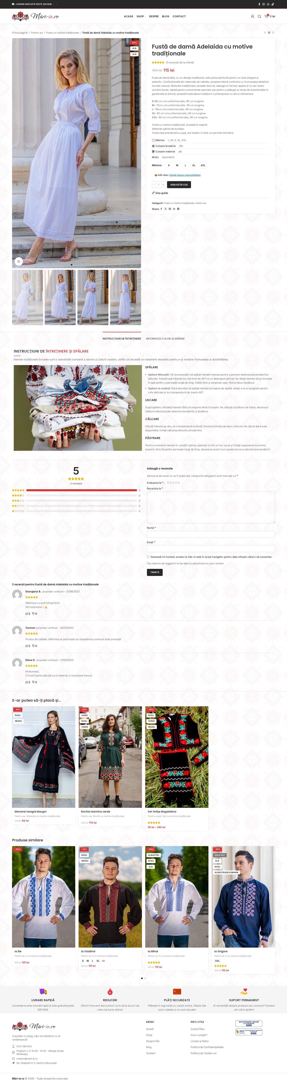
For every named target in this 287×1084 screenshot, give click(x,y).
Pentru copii (154, 816)
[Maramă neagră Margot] (43, 757)
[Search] (259, 16)
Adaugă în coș (179, 184)
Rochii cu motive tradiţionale (108, 816)
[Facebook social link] (259, 4)
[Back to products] (269, 33)
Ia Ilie (18, 951)
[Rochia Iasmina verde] (110, 757)
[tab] (122, 337)
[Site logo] (35, 16)
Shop (149, 1035)
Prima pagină (19, 32)
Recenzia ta (155, 488)
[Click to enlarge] (19, 261)
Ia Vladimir (88, 951)
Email (151, 542)
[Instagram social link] (263, 4)
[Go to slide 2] (75, 265)
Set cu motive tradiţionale (176, 816)
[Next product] (273, 33)
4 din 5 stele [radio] (176, 482)
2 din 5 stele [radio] (171, 482)
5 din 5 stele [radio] (179, 482)
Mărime (156, 165)
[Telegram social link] (178, 209)
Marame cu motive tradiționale (43, 816)
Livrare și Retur (200, 1041)
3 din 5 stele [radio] (173, 482)
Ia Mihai (153, 951)
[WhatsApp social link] (268, 4)
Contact (150, 1053)
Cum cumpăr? (199, 1035)
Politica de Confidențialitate (207, 1047)
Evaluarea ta (155, 482)
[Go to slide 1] (71, 265)
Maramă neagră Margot (31, 811)
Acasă (149, 1029)
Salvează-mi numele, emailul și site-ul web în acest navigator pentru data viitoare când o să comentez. (211, 556)
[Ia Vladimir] (110, 897)
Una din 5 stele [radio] (168, 482)
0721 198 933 (24, 1046)
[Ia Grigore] (243, 897)
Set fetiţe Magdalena (162, 811)
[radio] (169, 165)
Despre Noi (153, 1041)
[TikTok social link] (272, 4)
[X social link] (165, 209)
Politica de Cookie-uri (204, 1053)
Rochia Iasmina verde (95, 811)
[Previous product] (265, 33)
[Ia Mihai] (177, 897)
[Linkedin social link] (174, 209)
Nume (151, 527)
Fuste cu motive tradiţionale (62, 32)
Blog (148, 1047)
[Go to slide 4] (81, 265)
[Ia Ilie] (43, 897)
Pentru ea (37, 32)
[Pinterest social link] (170, 209)
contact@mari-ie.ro (27, 1058)
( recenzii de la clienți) (180, 62)
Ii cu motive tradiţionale (38, 955)
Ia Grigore (221, 951)
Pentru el (19, 955)
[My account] (252, 16)
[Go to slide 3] (78, 265)
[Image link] (34, 1026)
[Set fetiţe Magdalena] (177, 757)
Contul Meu (198, 1029)
